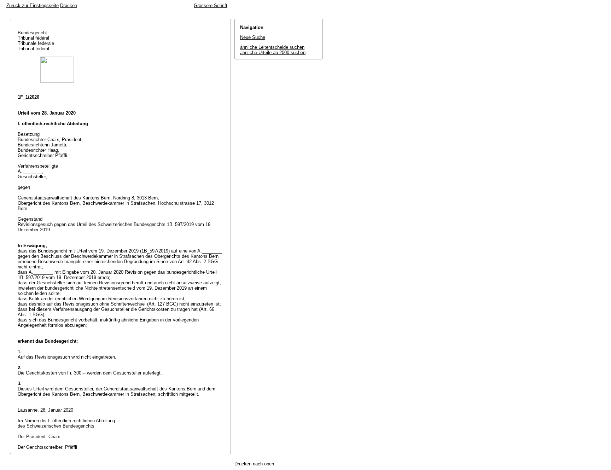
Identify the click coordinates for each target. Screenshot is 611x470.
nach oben (263, 463)
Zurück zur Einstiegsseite (32, 5)
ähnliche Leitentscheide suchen (272, 47)
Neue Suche (252, 37)
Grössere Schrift (210, 5)
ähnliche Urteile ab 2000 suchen (273, 52)
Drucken (68, 5)
